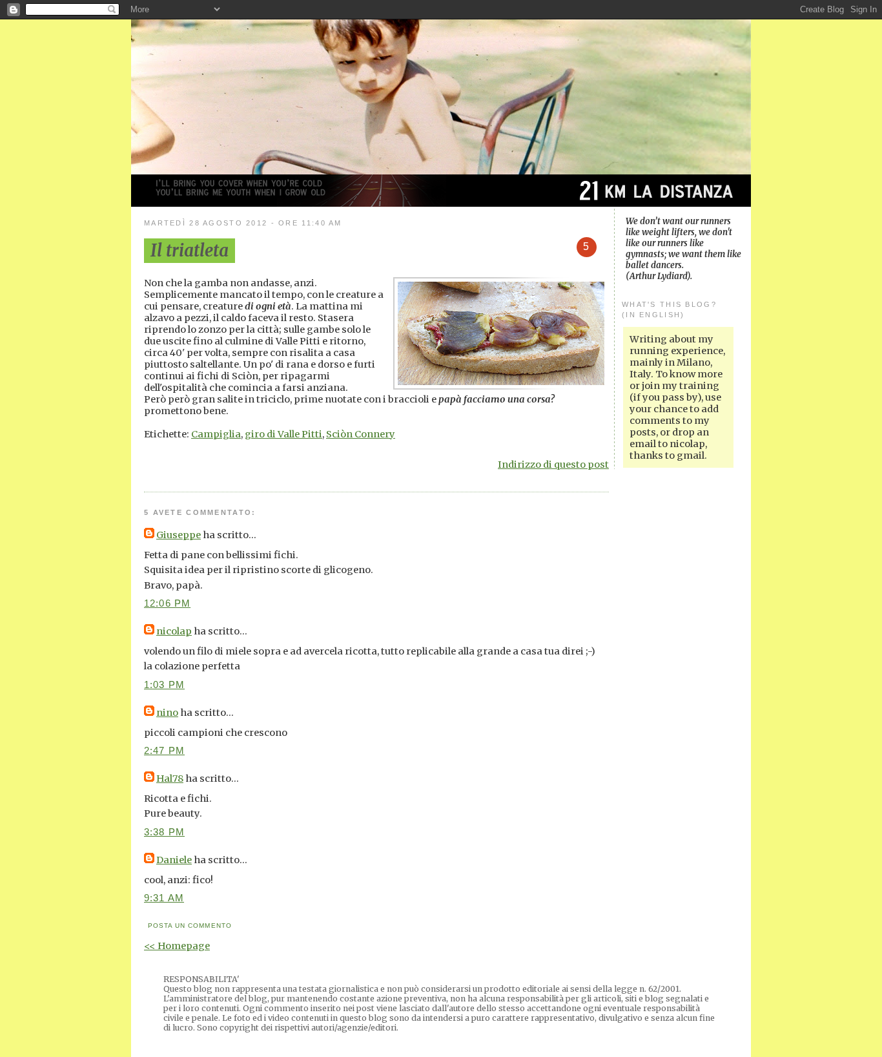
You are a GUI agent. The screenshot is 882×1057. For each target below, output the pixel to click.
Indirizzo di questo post (553, 464)
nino (167, 712)
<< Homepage (177, 946)
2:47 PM (164, 751)
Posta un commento (189, 925)
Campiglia (216, 434)
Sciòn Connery (360, 434)
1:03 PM (164, 685)
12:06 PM (167, 603)
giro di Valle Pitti (283, 434)
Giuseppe (178, 535)
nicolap (174, 631)
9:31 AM (164, 898)
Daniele (174, 860)
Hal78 (169, 778)
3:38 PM (164, 832)
